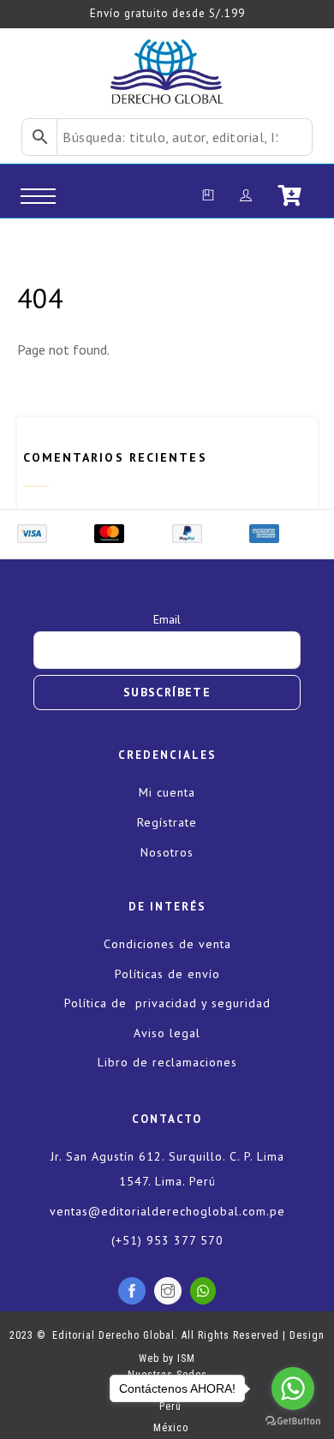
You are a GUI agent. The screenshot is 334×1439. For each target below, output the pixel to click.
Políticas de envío (167, 974)
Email (167, 619)
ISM (186, 1358)
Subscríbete (167, 692)
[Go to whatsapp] (292, 1388)
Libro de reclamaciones (167, 1062)
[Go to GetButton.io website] (292, 1421)
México (167, 1428)
